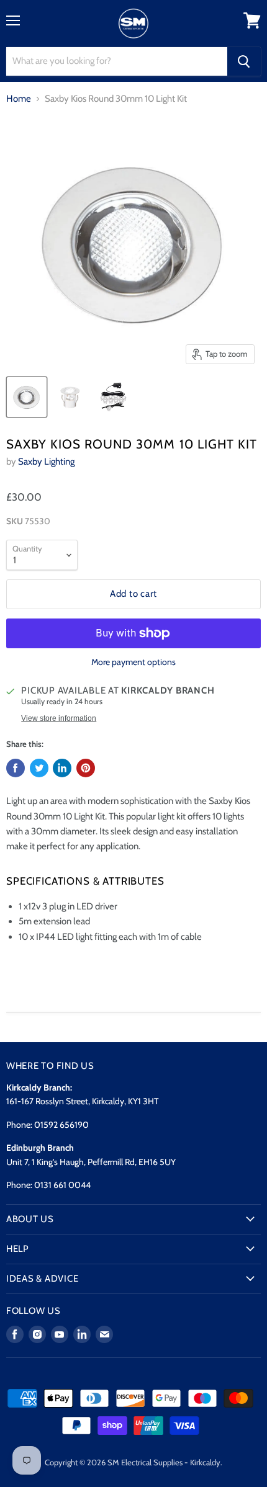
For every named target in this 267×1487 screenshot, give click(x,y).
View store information (58, 718)
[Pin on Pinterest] (85, 768)
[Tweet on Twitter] (39, 768)
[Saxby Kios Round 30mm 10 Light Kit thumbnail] (27, 397)
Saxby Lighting (46, 461)
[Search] (244, 61)
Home (18, 99)
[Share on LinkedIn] (62, 768)
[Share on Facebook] (15, 768)
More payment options (133, 662)
